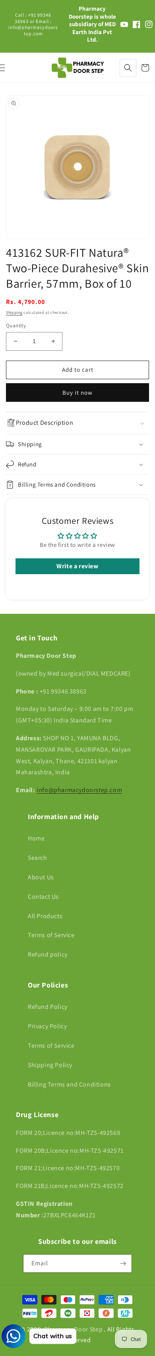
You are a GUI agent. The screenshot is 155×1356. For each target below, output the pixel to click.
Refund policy (48, 954)
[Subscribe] (123, 1263)
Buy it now (77, 392)
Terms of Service (51, 935)
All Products (45, 916)
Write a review (77, 566)
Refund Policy (48, 1007)
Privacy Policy (47, 1026)
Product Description (44, 422)
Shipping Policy (50, 1065)
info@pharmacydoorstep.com (79, 790)
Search (37, 858)
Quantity (16, 325)
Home (36, 838)
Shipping (14, 312)
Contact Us (43, 896)
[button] (128, 67)
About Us (41, 877)
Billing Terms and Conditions (69, 1084)
